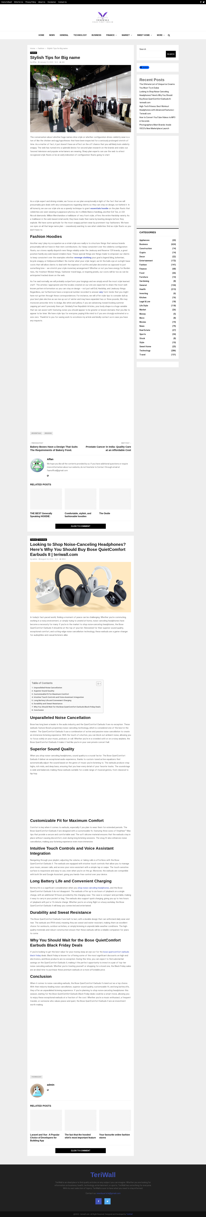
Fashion (33, 53)
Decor (142, 256)
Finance (110, 35)
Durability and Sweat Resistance (48, 703)
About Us (41, 2)
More (159, 35)
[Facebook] (98, 1201)
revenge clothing (82, 257)
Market (126, 35)
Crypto (142, 252)
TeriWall (103, 1174)
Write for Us (18, 2)
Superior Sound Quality (44, 691)
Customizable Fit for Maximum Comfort (51, 694)
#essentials (36, 433)
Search (142, 49)
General (64, 35)
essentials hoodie (99, 208)
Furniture (143, 277)
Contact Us (62, 2)
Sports (142, 334)
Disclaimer (52, 2)
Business (96, 35)
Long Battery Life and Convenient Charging (52, 700)
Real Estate (144, 330)
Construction (145, 248)
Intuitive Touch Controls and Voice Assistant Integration (59, 697)
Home (41, 35)
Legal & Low (144, 301)
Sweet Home (143, 35)
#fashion (48, 433)
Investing (143, 293)
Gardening (144, 281)
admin (34, 559)
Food (141, 273)
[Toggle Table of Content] (97, 683)
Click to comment (80, 526)
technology (36, 1077)
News (52, 35)
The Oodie (104, 513)
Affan (34, 62)
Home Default (6, 2)
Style (141, 342)
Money (142, 314)
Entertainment (146, 261)
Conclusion (39, 710)
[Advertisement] (80, 178)
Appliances (144, 240)
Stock (142, 338)
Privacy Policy (31, 2)
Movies (142, 322)
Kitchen (142, 297)
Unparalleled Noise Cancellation (48, 687)
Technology (80, 35)
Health (142, 289)
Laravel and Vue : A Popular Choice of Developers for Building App (44, 1138)
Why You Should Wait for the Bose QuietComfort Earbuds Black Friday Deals (67, 707)
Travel (142, 355)
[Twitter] (107, 1201)
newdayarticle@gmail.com (109, 1193)
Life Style (143, 305)
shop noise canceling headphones (93, 888)
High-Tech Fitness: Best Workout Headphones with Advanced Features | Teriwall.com (156, 110)
